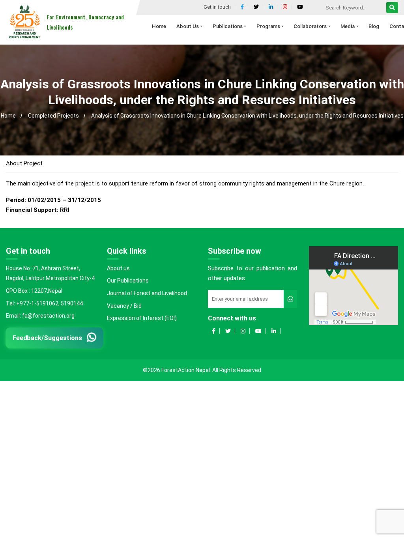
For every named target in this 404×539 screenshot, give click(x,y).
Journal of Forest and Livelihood (147, 293)
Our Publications (128, 280)
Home (8, 115)
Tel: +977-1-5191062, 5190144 (44, 303)
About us (118, 268)
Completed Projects (53, 115)
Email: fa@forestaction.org (40, 316)
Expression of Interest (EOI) (142, 318)
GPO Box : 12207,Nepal (34, 291)
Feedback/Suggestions (47, 337)
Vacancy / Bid (124, 306)
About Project (24, 163)
